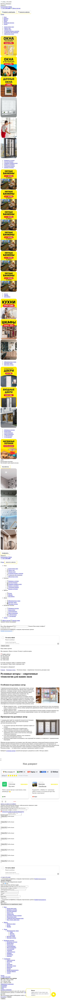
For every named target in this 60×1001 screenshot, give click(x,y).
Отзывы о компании (6, 989)
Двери (5, 21)
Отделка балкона (8, 161)
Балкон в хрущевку (9, 164)
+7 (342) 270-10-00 (5, 977)
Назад (2, 901)
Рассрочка (9, 964)
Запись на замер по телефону (8, 804)
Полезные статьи (11, 670)
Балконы (6, 18)
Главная (3, 670)
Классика (12, 935)
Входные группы (9, 364)
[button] (2, 801)
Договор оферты (11, 971)
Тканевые (9, 950)
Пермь (10, 6)
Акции (5, 24)
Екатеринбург (4, 6)
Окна (5, 17)
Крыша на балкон (9, 167)
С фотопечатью (8, 435)
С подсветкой (8, 437)
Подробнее (3, 996)
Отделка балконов (12, 911)
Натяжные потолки (9, 22)
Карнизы (9, 956)
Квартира (3, 896)
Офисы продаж (16, 8)
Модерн (12, 933)
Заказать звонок (25, 12)
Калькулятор (7, 431)
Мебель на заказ (11, 923)
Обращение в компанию (7, 984)
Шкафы (6, 295)
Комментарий (4, 814)
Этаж (2, 898)
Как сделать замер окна (13, 919)
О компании (7, 958)
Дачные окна (7, 29)
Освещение (10, 954)
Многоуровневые (9, 434)
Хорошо (9, 996)
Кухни (6, 294)
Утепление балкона (9, 166)
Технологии (10, 944)
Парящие (9, 953)
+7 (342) (5, 8)
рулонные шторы (10, 750)
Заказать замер (16, 620)
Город (2, 891)
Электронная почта (6, 889)
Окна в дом (7, 28)
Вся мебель (7, 296)
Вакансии (9, 967)
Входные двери (8, 363)
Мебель (6, 20)
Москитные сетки (9, 34)
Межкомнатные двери (10, 362)
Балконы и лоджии (9, 160)
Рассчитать (5, 466)
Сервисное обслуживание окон (15, 918)
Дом (2, 894)
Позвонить (5, 553)
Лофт (11, 932)
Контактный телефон (6, 810)
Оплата (9, 968)
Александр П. (43, 784)
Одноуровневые (8, 432)
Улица (2, 893)
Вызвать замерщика (6, 3)
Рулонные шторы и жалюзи (11, 31)
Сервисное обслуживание (11, 32)
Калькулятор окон (9, 26)
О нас (8, 963)
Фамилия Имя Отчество (7, 808)
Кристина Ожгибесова (12, 785)
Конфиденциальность (6, 631)
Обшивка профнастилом (11, 163)
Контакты (9, 961)
